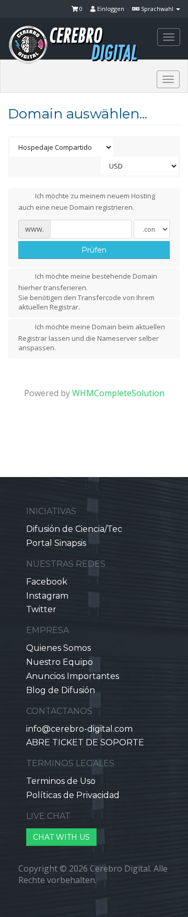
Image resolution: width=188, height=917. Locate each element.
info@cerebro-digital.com (79, 729)
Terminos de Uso (61, 781)
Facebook (46, 582)
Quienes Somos (58, 648)
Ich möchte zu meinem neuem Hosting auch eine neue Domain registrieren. (86, 201)
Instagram (47, 596)
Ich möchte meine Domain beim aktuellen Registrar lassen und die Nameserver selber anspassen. (91, 337)
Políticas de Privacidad (73, 795)
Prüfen (94, 250)
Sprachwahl (157, 9)
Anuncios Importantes (72, 676)
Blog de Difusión (60, 690)
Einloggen (110, 9)
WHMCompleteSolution (118, 393)
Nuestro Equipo (59, 662)
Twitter (41, 609)
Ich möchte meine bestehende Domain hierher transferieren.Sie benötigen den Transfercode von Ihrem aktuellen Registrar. (87, 292)
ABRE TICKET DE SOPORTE (85, 742)
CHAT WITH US (61, 837)
